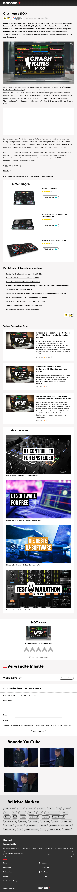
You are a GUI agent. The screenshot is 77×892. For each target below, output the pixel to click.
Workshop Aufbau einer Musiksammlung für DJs (24, 305)
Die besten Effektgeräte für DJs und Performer (23, 282)
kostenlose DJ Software (23, 23)
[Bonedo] (12, 3)
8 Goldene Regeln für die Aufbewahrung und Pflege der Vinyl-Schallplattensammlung (37, 286)
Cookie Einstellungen (10, 881)
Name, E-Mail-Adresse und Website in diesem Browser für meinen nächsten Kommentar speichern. (38, 725)
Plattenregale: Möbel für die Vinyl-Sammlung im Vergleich (27, 297)
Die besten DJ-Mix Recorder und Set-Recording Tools (25, 301)
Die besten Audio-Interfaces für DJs (19, 290)
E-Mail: (5, 720)
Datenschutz (7, 872)
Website (6, 171)
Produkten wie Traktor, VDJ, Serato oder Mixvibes (33, 26)
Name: (5, 715)
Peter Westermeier (30, 18)
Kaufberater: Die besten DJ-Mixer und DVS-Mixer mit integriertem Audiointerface (36, 293)
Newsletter (14, 854)
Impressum (7, 867)
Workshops (15, 10)
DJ (9, 10)
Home (4, 10)
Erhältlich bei (49, 197)
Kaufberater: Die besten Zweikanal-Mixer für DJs (24, 274)
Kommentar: (7, 700)
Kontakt (6, 863)
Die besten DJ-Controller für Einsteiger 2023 (22, 278)
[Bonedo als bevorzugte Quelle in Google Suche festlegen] (17, 18)
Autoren (6, 876)
